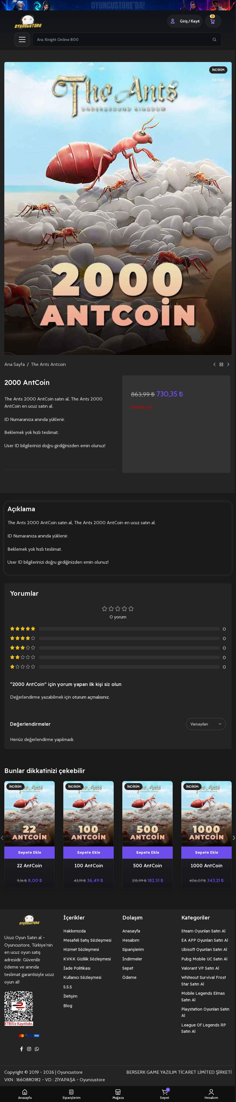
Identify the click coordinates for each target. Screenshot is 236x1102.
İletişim (68, 994)
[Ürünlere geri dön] (219, 364)
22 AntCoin (28, 864)
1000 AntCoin (203, 864)
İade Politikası (74, 966)
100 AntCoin (87, 864)
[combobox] (118, 39)
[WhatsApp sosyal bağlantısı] (35, 1047)
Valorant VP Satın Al (198, 966)
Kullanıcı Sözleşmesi (80, 976)
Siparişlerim (131, 948)
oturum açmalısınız (90, 696)
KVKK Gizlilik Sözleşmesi (85, 957)
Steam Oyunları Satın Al (201, 929)
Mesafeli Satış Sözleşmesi (85, 938)
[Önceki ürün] (212, 364)
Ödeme (127, 976)
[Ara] (212, 39)
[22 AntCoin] (29, 812)
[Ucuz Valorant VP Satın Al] (116, 5)
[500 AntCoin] (145, 812)
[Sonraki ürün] (226, 364)
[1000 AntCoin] (202, 812)
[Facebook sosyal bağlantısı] (19, 1047)
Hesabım (128, 938)
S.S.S (65, 985)
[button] (229, 837)
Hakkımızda (72, 929)
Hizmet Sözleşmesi (79, 948)
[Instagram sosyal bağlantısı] (27, 1047)
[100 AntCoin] (86, 812)
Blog (65, 1004)
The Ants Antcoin (46, 364)
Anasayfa (129, 929)
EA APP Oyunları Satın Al (202, 938)
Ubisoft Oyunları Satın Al (202, 948)
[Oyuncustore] (33, 21)
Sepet (125, 966)
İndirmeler (130, 957)
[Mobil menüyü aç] (20, 39)
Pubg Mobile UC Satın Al (202, 957)
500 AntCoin (144, 864)
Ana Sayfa (12, 364)
